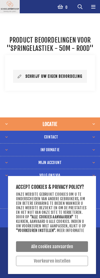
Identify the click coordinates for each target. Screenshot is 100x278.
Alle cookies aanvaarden (52, 246)
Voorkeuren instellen (52, 261)
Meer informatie (70, 230)
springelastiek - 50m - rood (49, 48)
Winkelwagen (66, 7)
